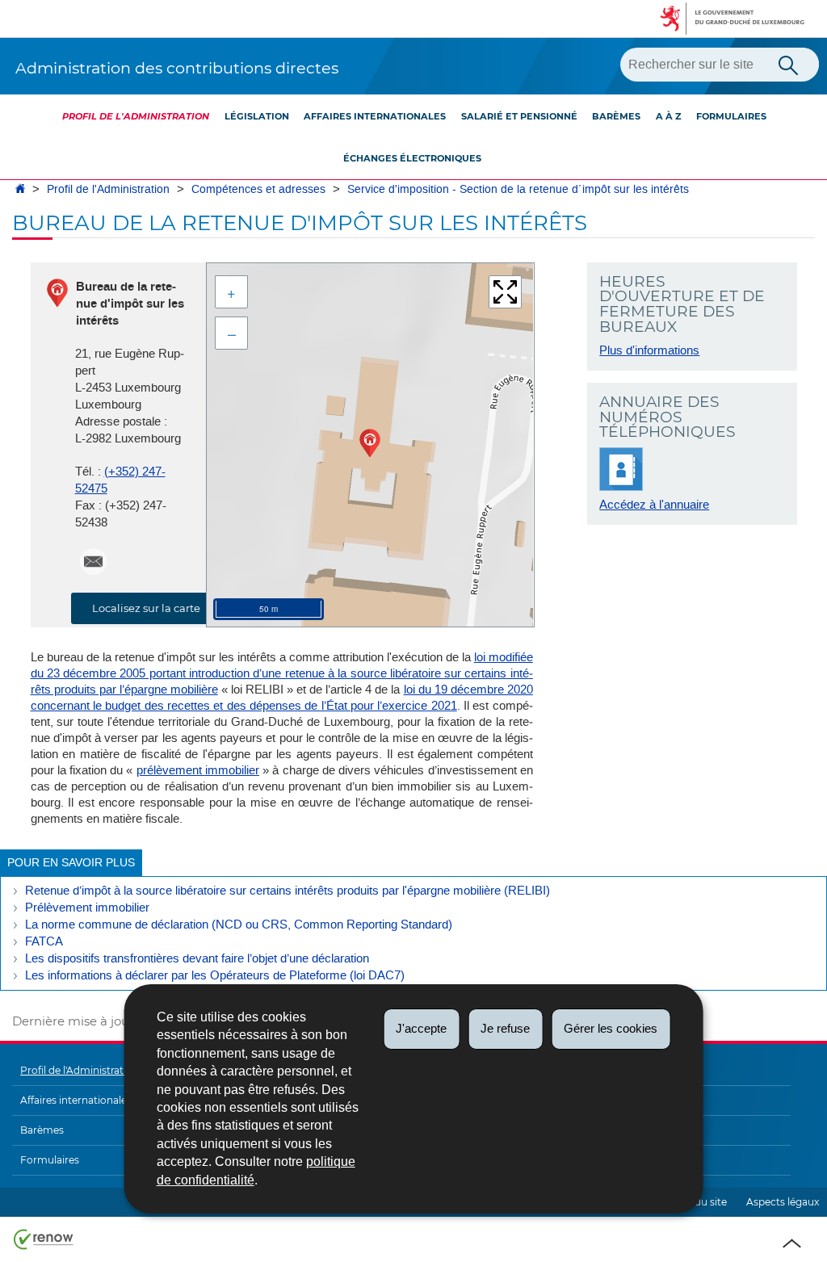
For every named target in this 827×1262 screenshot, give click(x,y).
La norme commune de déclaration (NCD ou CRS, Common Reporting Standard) (238, 924)
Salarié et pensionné (519, 116)
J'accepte (421, 1028)
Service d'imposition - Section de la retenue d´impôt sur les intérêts (518, 189)
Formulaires (731, 116)
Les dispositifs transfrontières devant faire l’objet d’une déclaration (197, 958)
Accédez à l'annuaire (654, 505)
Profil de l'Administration (135, 116)
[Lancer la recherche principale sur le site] (788, 64)
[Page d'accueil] (20, 189)
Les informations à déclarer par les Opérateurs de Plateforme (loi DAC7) (215, 975)
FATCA (44, 941)
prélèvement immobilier (197, 770)
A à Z (669, 116)
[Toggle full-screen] (505, 291)
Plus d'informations (649, 350)
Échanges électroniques (412, 158)
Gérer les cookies (610, 1028)
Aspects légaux (782, 1202)
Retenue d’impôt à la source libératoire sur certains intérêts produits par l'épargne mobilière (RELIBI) (287, 891)
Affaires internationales (375, 116)
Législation (257, 116)
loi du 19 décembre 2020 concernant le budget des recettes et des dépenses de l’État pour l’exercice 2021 (282, 697)
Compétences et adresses (258, 189)
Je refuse (505, 1028)
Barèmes (616, 116)
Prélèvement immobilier (87, 907)
